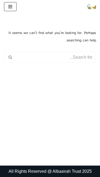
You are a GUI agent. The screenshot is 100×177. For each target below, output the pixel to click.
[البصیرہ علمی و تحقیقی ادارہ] (91, 7)
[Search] (10, 57)
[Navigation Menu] (10, 6)
